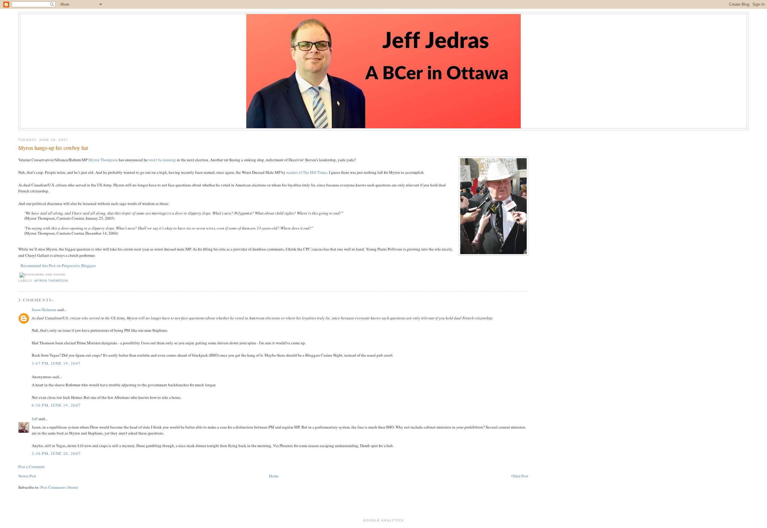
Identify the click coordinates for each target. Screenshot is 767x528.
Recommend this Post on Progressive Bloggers (58, 265)
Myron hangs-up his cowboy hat (53, 147)
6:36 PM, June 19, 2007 (56, 405)
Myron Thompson (103, 159)
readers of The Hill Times (306, 172)
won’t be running (162, 159)
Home (274, 476)
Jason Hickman (44, 309)
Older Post (519, 476)
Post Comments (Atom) (59, 487)
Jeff (34, 418)
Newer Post (27, 476)
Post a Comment (31, 466)
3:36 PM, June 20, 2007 (56, 453)
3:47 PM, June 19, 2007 (56, 363)
